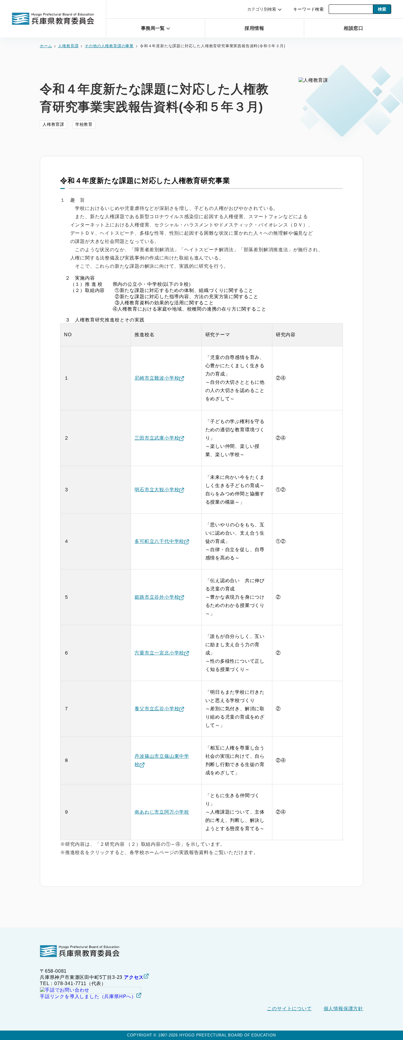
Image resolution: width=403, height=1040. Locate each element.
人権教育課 (68, 46)
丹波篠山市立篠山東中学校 (162, 760)
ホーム (46, 46)
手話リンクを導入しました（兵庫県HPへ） (88, 996)
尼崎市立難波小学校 (157, 378)
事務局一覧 (153, 28)
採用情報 (254, 28)
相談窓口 (353, 28)
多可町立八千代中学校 (159, 541)
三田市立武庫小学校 (157, 437)
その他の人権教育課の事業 (109, 46)
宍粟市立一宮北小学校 (159, 652)
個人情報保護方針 (343, 1008)
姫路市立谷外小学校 (157, 597)
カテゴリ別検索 (261, 9)
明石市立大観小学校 (157, 489)
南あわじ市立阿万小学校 (162, 811)
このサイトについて (289, 1008)
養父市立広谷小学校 (157, 708)
